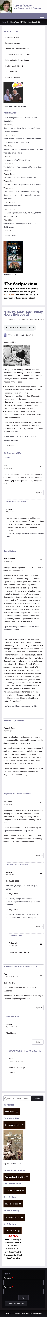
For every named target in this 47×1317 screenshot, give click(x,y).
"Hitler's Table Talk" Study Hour (15, 436)
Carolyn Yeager (22, 5)
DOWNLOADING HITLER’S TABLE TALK (20, 966)
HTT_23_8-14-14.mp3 (15, 335)
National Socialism (10, 440)
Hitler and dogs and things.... (15, 720)
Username (7, 1278)
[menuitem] (23, 37)
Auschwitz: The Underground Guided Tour (19, 177)
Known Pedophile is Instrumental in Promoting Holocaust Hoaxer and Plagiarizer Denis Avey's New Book (21, 195)
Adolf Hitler (33, 436)
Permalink (23, 466)
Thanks (6, 457)
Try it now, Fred (12, 1016)
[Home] (6, 6)
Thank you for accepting (16, 501)
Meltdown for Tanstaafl (12, 205)
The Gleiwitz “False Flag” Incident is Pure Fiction (22, 184)
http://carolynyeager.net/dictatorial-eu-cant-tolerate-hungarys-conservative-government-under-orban (23, 901)
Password (7, 1287)
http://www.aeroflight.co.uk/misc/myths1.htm (20, 706)
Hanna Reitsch (9, 551)
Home (4, 22)
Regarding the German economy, (17, 793)
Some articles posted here (17, 864)
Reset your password (16, 1303)
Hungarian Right (15, 935)
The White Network (10, 235)
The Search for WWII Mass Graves (16, 160)
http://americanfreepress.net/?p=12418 (18, 830)
